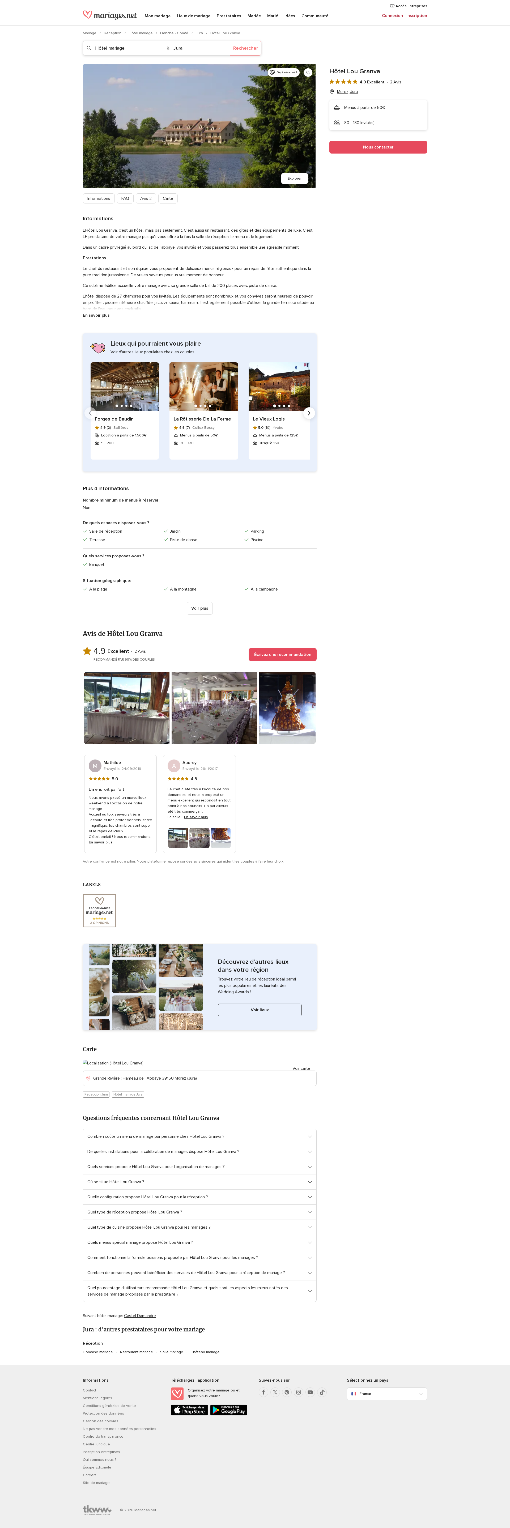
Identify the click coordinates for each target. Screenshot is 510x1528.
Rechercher (245, 48)
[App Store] (189, 1414)
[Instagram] (298, 1392)
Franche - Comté (174, 33)
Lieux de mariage (193, 16)
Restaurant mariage (136, 1352)
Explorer (294, 178)
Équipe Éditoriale (97, 1467)
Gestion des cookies (100, 1421)
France (365, 1393)
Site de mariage (96, 1482)
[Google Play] (228, 1414)
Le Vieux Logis (269, 419)
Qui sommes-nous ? (99, 1459)
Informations (98, 198)
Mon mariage (158, 16)
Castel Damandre (140, 1315)
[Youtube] (310, 1392)
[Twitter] (275, 1392)
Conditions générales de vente (109, 1405)
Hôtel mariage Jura (128, 1094)
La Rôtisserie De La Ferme (202, 419)
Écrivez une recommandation (282, 654)
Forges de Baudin (114, 419)
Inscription (416, 15)
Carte (168, 198)
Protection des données (103, 1413)
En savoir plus (96, 315)
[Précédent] (90, 413)
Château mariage (205, 1352)
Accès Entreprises (410, 6)
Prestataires (229, 16)
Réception (113, 33)
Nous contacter (378, 147)
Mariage (90, 33)
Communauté (314, 16)
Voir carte (301, 1068)
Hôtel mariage (141, 33)
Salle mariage (171, 1352)
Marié (272, 16)
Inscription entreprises (101, 1452)
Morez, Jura (347, 91)
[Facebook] (263, 1392)
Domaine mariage (98, 1352)
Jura (200, 33)
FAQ (125, 198)
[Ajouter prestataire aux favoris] (308, 72)
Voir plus (199, 608)
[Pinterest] (287, 1392)
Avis (146, 198)
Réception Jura (96, 1094)
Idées (289, 16)
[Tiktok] (322, 1392)
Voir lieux (260, 1010)
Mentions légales (97, 1398)
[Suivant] (309, 413)
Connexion (392, 15)
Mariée (254, 16)
